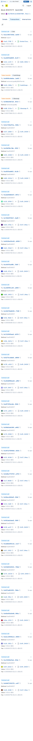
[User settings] (31, 1)
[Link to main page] (6, 5)
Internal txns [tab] (26, 19)
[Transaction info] (31, 32)
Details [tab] (4, 19)
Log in (29, 5)
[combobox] (2, 24)
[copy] (30, 14)
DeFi (25, 1)
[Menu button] (3, 5)
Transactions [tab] (14, 19)
